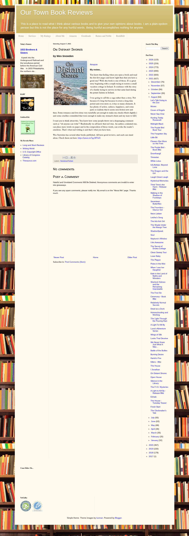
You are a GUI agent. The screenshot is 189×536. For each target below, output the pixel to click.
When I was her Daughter (157, 268)
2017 (151, 456)
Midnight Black (157, 124)
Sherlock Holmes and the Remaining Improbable (158, 285)
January (155, 440)
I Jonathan (155, 369)
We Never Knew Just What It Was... (158, 344)
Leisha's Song (157, 217)
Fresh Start (155, 407)
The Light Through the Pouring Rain (159, 319)
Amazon (73, 35)
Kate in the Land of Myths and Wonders (159, 275)
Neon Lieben (156, 213)
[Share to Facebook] (71, 157)
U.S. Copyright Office (32, 152)
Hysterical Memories (159, 181)
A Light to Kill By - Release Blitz (158, 392)
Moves (153, 106)
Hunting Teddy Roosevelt (157, 119)
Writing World (28, 148)
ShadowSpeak (157, 231)
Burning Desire (157, 354)
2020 (151, 445)
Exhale (153, 397)
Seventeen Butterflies (156, 202)
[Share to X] (69, 157)
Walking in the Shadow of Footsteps (157, 195)
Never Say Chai (157, 114)
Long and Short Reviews (33, 145)
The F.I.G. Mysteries (159, 387)
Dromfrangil (156, 153)
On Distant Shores (159, 373)
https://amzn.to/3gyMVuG (89, 137)
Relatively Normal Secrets (158, 304)
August (154, 97)
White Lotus (156, 161)
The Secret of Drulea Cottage (158, 247)
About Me (59, 35)
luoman (99, 518)
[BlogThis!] (66, 157)
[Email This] (64, 157)
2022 (151, 75)
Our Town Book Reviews (56, 12)
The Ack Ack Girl (158, 221)
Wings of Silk (156, 335)
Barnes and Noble (103, 35)
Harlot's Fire (156, 358)
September (156, 93)
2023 (151, 71)
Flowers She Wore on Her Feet (159, 142)
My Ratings (46, 35)
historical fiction (66, 161)
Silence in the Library (156, 382)
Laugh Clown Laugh (159, 177)
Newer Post (59, 257)
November (156, 85)
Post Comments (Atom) (75, 262)
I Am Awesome (157, 242)
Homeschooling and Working (159, 313)
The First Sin (156, 293)
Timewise (155, 157)
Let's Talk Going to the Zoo (159, 101)
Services (32, 35)
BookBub (120, 35)
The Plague (156, 260)
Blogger (118, 518)
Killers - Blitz (156, 362)
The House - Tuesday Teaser (159, 402)
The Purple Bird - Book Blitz (158, 148)
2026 (151, 59)
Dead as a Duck (158, 309)
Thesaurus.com (29, 161)
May (153, 425)
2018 (151, 453)
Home (21, 35)
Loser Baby (155, 256)
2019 (151, 449)
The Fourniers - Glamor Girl (157, 208)
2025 (151, 63)
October (155, 89)
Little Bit (154, 137)
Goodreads (86, 35)
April (153, 429)
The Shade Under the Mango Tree (159, 226)
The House (155, 366)
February (155, 436)
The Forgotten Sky (159, 134)
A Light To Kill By (158, 325)
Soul (152, 235)
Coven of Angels (158, 110)
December (156, 82)
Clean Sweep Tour (159, 252)
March (154, 433)
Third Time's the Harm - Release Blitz (158, 187)
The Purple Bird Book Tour (157, 128)
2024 (151, 67)
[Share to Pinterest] (74, 157)
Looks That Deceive (159, 338)
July (153, 417)
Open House (156, 377)
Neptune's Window (159, 239)
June (153, 421)
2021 (151, 78)
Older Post (132, 257)
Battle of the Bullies (159, 350)
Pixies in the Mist (158, 264)
